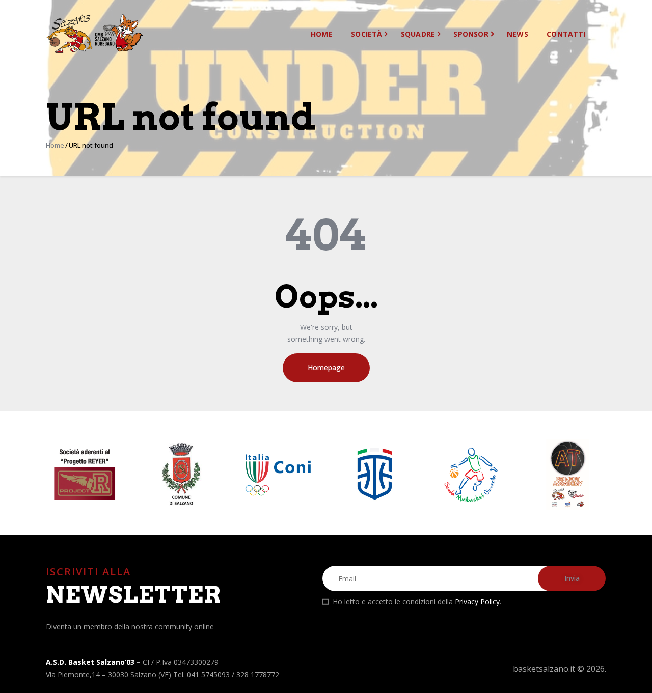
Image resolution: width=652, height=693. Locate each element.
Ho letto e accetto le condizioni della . (417, 601)
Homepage (326, 367)
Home (55, 145)
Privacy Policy (477, 601)
